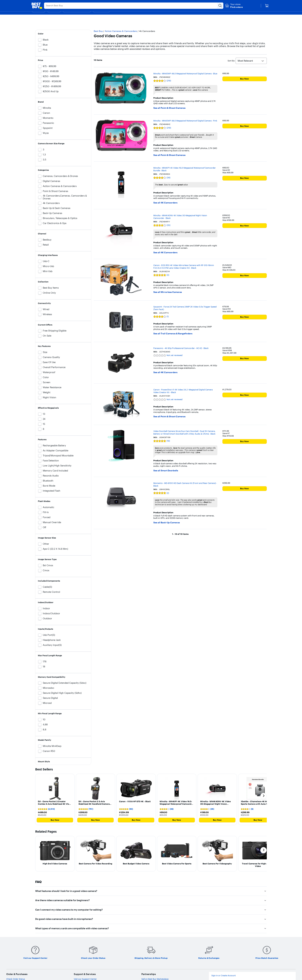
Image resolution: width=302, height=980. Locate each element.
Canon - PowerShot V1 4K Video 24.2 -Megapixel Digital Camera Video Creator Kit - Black (183, 391)
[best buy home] (36, 6)
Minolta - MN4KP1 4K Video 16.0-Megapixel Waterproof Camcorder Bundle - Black (184, 169)
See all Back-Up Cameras (166, 522)
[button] (234, 5)
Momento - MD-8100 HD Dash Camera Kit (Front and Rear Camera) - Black (185, 484)
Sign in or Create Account (223, 975)
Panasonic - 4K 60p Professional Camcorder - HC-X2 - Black (181, 348)
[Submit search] (220, 6)
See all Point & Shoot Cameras (169, 108)
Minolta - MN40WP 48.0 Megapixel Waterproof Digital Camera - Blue (185, 73)
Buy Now (244, 78)
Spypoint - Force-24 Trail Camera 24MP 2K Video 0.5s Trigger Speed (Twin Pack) (185, 308)
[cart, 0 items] (267, 6)
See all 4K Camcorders (165, 202)
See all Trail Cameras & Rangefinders (172, 333)
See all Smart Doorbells (165, 470)
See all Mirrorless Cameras (167, 292)
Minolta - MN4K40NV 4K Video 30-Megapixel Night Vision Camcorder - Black (180, 216)
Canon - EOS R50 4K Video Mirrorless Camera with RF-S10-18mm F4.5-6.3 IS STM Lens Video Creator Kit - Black (183, 266)
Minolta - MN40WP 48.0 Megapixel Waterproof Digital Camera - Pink (185, 120)
